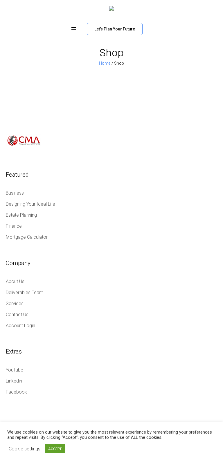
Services (15, 303)
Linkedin (14, 381)
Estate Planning (21, 215)
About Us (15, 281)
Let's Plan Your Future (114, 29)
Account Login (20, 325)
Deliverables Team (24, 292)
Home (104, 63)
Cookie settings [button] (24, 449)
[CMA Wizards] (111, 10)
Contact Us (17, 314)
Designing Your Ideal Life (30, 204)
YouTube (14, 370)
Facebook (16, 392)
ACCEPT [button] (55, 449)
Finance (14, 226)
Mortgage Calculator (27, 237)
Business (15, 193)
